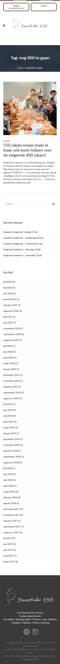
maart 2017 (9, 561)
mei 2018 (8, 479)
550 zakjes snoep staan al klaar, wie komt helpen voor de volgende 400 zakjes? (27, 150)
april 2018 (8, 485)
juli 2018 (7, 468)
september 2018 (12, 456)
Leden (43, 5)
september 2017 (12, 526)
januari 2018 (9, 503)
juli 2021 (7, 316)
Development (24, 649)
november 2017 (11, 514)
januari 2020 (9, 369)
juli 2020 (7, 345)
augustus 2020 (11, 340)
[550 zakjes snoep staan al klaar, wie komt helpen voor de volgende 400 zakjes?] (30, 108)
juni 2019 (8, 410)
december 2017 (11, 509)
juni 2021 (8, 322)
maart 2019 (9, 427)
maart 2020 (9, 363)
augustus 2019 (11, 398)
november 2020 (11, 328)
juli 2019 (7, 404)
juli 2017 (7, 538)
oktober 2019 (10, 386)
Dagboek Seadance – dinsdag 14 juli (21, 249)
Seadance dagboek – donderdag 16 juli (23, 237)
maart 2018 (9, 491)
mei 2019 (8, 415)
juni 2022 (8, 293)
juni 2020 (8, 351)
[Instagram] (35, 632)
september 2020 (12, 334)
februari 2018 (10, 497)
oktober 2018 (10, 450)
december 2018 (11, 439)
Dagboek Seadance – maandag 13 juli (22, 255)
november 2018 (11, 444)
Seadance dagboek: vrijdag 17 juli (20, 231)
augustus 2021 (11, 310)
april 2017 (8, 555)
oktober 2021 (10, 305)
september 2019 (12, 392)
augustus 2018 (11, 462)
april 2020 (8, 357)
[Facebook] (26, 632)
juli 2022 (7, 287)
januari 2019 (9, 433)
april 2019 (8, 421)
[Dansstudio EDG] (30, 22)
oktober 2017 (10, 520)
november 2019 (11, 380)
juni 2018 (8, 474)
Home (21, 67)
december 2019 (11, 375)
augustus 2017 (11, 532)
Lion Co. (38, 649)
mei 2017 (8, 549)
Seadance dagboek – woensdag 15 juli (23, 243)
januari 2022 (9, 299)
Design (8, 649)
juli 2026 (7, 281)
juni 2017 (8, 544)
